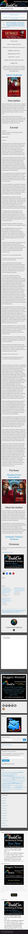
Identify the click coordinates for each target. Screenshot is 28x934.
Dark (15, 776)
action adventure (6, 772)
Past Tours (4, 818)
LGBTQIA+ (15, 783)
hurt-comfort (5, 781)
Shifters (5, 789)
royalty (23, 787)
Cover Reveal (4, 805)
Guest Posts (4, 810)
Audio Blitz (4, 798)
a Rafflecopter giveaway (7, 552)
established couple (7, 778)
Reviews (3, 823)
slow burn (9, 789)
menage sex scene (18, 610)
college (3, 774)
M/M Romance (11, 610)
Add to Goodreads (14, 75)
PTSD (11, 787)
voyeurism (12, 612)
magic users (13, 785)
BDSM (16, 772)
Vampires (4, 790)
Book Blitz (8, 27)
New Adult (20, 785)
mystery (16, 785)
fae (7, 610)
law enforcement (21, 781)
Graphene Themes (10, 932)
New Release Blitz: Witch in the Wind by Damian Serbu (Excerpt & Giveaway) (15, 14)
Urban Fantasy (19, 789)
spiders (3, 612)
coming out (14, 774)
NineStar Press (13, 475)
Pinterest (14, 539)
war (15, 612)
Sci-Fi (3, 789)
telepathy (7, 612)
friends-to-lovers (7, 780)
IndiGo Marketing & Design (7, 8)
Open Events (4, 813)
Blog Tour (4, 800)
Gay (13, 780)
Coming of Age (8, 774)
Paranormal (6, 787)
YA (9, 790)
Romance (18, 787)
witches (18, 612)
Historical (17, 780)
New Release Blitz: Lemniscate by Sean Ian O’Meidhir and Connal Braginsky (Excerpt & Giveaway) (7, 591)
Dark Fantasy (19, 776)
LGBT (9, 783)
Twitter (18, 537)
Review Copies (5, 820)
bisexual (20, 772)
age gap (12, 772)
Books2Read (14, 477)
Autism (4, 610)
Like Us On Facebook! (7, 744)
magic (8, 785)
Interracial (11, 781)
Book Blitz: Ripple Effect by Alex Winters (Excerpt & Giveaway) (14, 18)
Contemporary (8, 776)
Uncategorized (5, 825)
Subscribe (6, 760)
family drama (15, 778)
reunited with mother (19, 611)
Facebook (9, 537)
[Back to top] (25, 931)
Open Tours (4, 815)
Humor (20, 780)
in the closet (16, 781)
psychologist (7, 611)
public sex (12, 611)
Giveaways (4, 808)
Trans (15, 789)
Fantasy (22, 778)
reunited (13, 787)
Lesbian (4, 783)
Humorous (24, 780)
